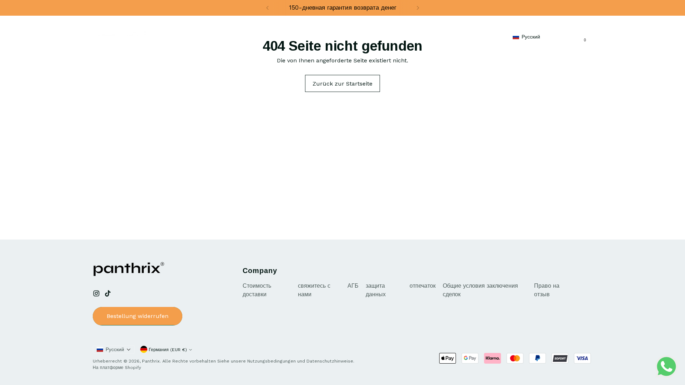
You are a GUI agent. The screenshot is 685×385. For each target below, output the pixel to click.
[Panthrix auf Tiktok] (108, 294)
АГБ (353, 285)
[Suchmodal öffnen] (558, 37)
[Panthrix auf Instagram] (97, 294)
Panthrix (151, 361)
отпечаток (423, 285)
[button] (530, 36)
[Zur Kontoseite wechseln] (573, 37)
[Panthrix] (119, 36)
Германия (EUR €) (168, 349)
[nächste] (418, 8)
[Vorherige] (267, 8)
